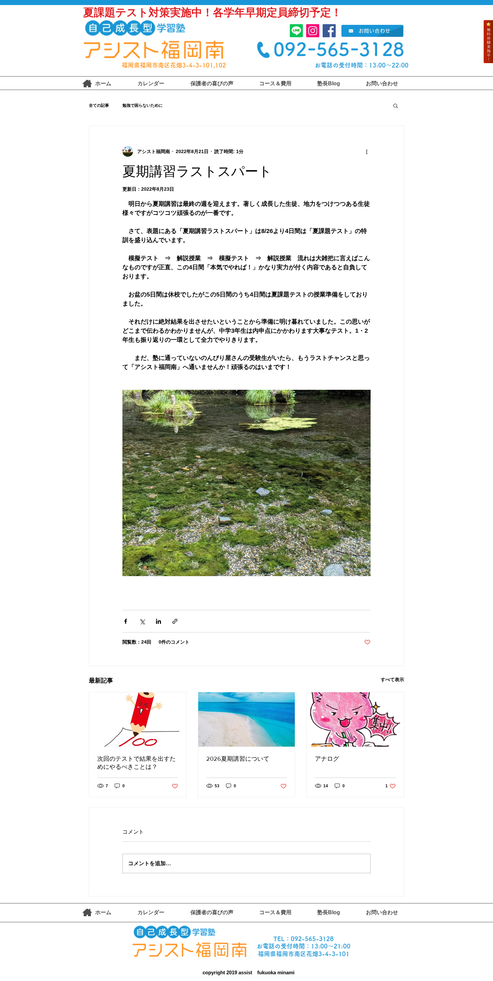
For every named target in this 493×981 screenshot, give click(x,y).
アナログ (327, 758)
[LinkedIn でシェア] (158, 621)
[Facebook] (329, 30)
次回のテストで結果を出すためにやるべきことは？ (136, 762)
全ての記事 (99, 105)
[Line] (296, 30)
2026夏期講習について (237, 758)
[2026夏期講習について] (246, 719)
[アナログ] (355, 719)
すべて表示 (392, 679)
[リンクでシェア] (175, 621)
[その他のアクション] (367, 151)
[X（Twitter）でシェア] (142, 621)
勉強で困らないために (142, 105)
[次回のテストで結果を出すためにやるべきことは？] (137, 719)
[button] (395, 105)
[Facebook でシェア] (125, 621)
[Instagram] (312, 30)
